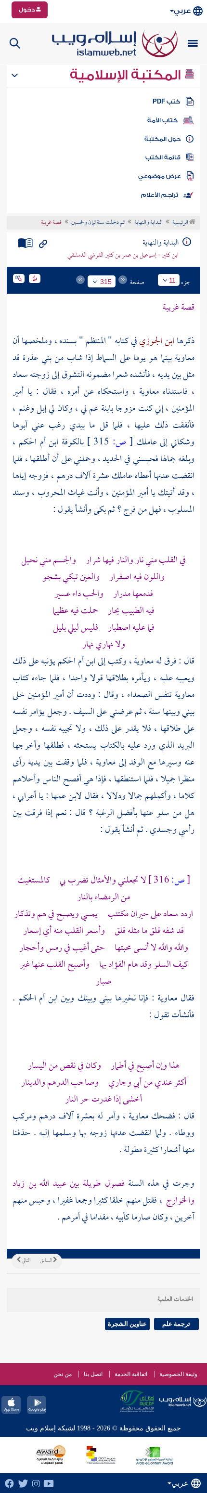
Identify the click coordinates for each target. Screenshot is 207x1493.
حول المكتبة (162, 139)
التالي (25, 1261)
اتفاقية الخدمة (131, 1374)
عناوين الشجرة (127, 1323)
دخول (27, 9)
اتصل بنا (93, 1374)
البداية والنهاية (148, 223)
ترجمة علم (176, 1323)
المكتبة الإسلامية (127, 75)
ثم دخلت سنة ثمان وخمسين (98, 223)
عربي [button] (182, 11)
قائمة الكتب (163, 157)
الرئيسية (180, 223)
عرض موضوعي (159, 176)
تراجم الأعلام (159, 195)
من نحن (62, 1374)
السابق (46, 1261)
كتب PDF (166, 101)
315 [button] (106, 282)
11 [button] (172, 280)
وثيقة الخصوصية (178, 1374)
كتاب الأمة (162, 120)
